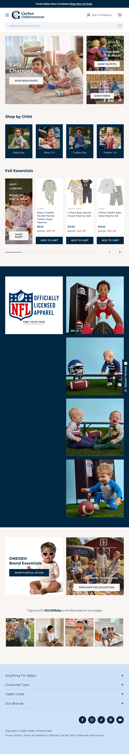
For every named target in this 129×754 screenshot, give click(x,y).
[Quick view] (58, 185)
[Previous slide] (110, 252)
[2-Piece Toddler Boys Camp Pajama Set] (110, 192)
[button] (125, 377)
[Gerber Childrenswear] (95, 305)
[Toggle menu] (7, 15)
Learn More (20, 632)
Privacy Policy (13, 735)
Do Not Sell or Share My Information (82, 735)
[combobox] (64, 26)
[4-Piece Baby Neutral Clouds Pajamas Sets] (79, 192)
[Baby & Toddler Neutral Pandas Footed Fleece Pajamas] (49, 192)
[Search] (120, 26)
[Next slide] (120, 252)
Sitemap (54, 735)
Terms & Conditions (35, 735)
